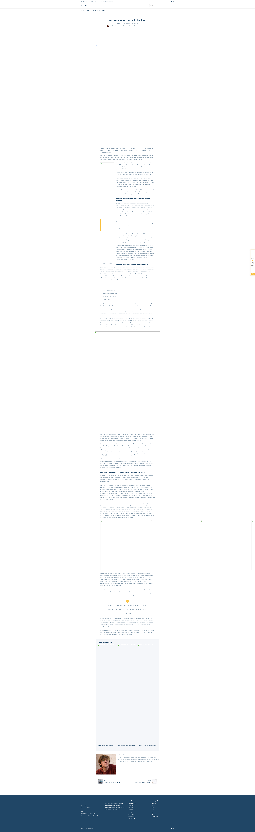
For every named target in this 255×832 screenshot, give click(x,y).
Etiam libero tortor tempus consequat (105, 746)
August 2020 (131, 805)
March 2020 (131, 814)
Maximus (131, 25)
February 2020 (131, 816)
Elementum (155, 805)
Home (118, 23)
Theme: (252, 265)
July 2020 (130, 807)
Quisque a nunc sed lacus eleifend (147, 745)
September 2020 (132, 803)
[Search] (172, 5)
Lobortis (126, 25)
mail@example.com (108, 2)
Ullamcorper (155, 816)
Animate (252, 262)
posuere (138, 25)
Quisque (154, 814)
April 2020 (130, 813)
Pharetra (154, 813)
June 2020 (130, 809)
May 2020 (130, 811)
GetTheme (252, 274)
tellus (141, 25)
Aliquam (154, 803)
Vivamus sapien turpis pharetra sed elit (114, 811)
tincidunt (145, 25)
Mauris (153, 809)
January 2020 (131, 818)
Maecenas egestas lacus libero (126, 745)
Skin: (253, 253)
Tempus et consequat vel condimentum (115, 807)
